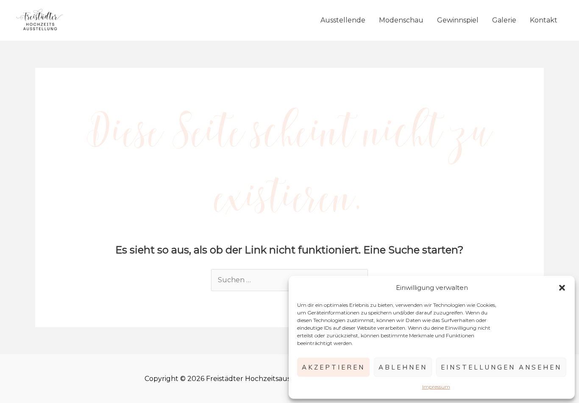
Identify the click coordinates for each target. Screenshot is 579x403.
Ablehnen (403, 367)
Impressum (436, 387)
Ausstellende (342, 20)
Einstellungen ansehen (501, 367)
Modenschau (401, 20)
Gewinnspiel (458, 20)
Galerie (504, 20)
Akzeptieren (333, 367)
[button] (562, 287)
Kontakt (543, 20)
